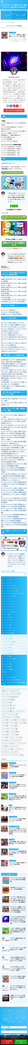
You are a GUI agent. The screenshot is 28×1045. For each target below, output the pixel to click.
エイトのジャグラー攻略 (20, 11)
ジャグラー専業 (5, 725)
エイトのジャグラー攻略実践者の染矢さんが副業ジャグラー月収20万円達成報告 (18, 853)
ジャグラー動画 (7, 617)
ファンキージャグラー (9, 604)
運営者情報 (5, 1020)
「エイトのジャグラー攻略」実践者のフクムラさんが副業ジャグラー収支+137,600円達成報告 (14, 510)
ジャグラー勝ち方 (22, 719)
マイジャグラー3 (8, 580)
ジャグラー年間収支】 (9, 310)
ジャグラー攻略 (7, 656)
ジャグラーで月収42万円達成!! (10, 312)
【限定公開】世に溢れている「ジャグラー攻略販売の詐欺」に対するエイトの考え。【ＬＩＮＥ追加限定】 (14, 378)
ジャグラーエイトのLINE (10, 677)
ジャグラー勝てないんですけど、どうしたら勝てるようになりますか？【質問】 (17, 968)
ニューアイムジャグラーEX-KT (11, 590)
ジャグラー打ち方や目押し (9, 641)
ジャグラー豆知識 (8, 669)
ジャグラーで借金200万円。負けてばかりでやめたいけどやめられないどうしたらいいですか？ (14, 339)
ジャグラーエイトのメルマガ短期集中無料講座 (14, 683)
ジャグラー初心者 (15, 717)
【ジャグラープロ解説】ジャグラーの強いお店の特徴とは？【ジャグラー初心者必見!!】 (17, 786)
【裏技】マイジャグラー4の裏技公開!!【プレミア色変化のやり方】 (17, 997)
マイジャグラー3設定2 (21, 39)
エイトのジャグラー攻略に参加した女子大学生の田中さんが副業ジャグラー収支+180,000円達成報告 (14, 500)
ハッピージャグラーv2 (20, 743)
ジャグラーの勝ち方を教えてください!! (13, 322)
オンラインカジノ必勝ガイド (17, 1021)
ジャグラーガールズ (8, 619)
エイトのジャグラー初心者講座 (8, 699)
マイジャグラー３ (21, 41)
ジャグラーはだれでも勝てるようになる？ (13, 326)
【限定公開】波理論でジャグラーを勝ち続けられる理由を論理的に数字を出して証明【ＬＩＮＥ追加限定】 (14, 366)
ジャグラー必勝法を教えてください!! (12, 335)
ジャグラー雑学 (5, 737)
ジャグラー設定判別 (8, 653)
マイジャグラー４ (14, 754)
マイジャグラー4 (8, 583)
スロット (12, 737)
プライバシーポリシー (13, 1020)
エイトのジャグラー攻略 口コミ (8, 705)
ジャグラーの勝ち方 (7, 18)
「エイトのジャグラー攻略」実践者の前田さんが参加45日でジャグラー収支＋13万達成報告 (14, 494)
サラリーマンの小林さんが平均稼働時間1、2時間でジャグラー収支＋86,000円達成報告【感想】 (14, 470)
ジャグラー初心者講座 (7, 11)
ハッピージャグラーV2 (9, 612)
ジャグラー (4, 714)
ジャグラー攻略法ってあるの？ (10, 333)
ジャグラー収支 (7, 627)
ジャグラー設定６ (5, 734)
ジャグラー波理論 (14, 731)
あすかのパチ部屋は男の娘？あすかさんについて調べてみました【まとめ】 (17, 809)
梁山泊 (22, 754)
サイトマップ (22, 1018)
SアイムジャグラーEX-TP (10, 596)
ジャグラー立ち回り (8, 650)
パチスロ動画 (4, 746)
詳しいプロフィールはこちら (14, 110)
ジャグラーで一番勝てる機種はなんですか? (14, 324)
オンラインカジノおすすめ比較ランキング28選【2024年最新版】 (17, 879)
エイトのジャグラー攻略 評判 (8, 708)
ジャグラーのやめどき (8, 644)
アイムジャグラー (5, 693)
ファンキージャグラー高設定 (7, 749)
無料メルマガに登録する (14, 243)
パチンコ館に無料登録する (7, 1041)
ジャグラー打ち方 (5, 728)
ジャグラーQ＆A (8, 625)
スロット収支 (4, 740)
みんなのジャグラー (8, 609)
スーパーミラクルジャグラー (11, 606)
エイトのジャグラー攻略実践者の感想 (7, 15)
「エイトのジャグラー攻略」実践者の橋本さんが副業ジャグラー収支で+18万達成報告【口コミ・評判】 (14, 484)
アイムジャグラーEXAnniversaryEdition (13, 593)
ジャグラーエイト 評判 (13, 714)
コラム (5, 674)
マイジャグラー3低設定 (20, 37)
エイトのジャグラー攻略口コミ (8, 711)
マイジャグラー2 (8, 577)
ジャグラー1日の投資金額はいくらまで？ (13, 347)
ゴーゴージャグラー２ (9, 601)
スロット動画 (7, 614)
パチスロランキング (6, 268)
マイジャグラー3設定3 (13, 41)
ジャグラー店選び (7, 647)
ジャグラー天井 (7, 664)
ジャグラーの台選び (8, 638)
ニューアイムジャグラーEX (10, 588)
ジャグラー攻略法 (5, 731)
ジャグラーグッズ (8, 622)
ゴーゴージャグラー (8, 598)
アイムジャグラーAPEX (9, 585)
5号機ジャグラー (5, 690)
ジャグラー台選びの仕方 (20, 18)
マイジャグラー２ (14, 751)
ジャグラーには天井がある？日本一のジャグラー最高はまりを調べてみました (17, 987)
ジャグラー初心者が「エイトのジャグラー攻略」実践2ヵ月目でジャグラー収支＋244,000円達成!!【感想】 (14, 427)
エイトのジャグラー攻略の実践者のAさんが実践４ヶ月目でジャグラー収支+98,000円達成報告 (14, 524)
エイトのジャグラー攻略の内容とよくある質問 (20, 15)
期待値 (5, 672)
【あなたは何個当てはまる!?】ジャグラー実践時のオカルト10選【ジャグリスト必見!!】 (18, 959)
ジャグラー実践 (7, 666)
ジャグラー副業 (5, 719)
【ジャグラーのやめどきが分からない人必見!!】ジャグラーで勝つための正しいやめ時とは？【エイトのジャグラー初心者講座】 (17, 920)
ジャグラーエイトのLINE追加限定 (12, 679)
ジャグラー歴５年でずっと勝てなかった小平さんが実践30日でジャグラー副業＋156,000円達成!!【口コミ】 (14, 421)
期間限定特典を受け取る (21, 1041)
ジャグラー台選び (13, 722)
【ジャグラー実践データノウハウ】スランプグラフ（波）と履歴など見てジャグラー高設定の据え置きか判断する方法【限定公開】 (14, 372)
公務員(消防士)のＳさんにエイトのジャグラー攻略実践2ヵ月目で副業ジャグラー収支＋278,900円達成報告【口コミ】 (13, 451)
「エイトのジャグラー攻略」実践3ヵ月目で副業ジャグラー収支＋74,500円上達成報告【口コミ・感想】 (13, 437)
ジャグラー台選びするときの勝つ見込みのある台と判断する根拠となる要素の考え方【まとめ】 (17, 797)
